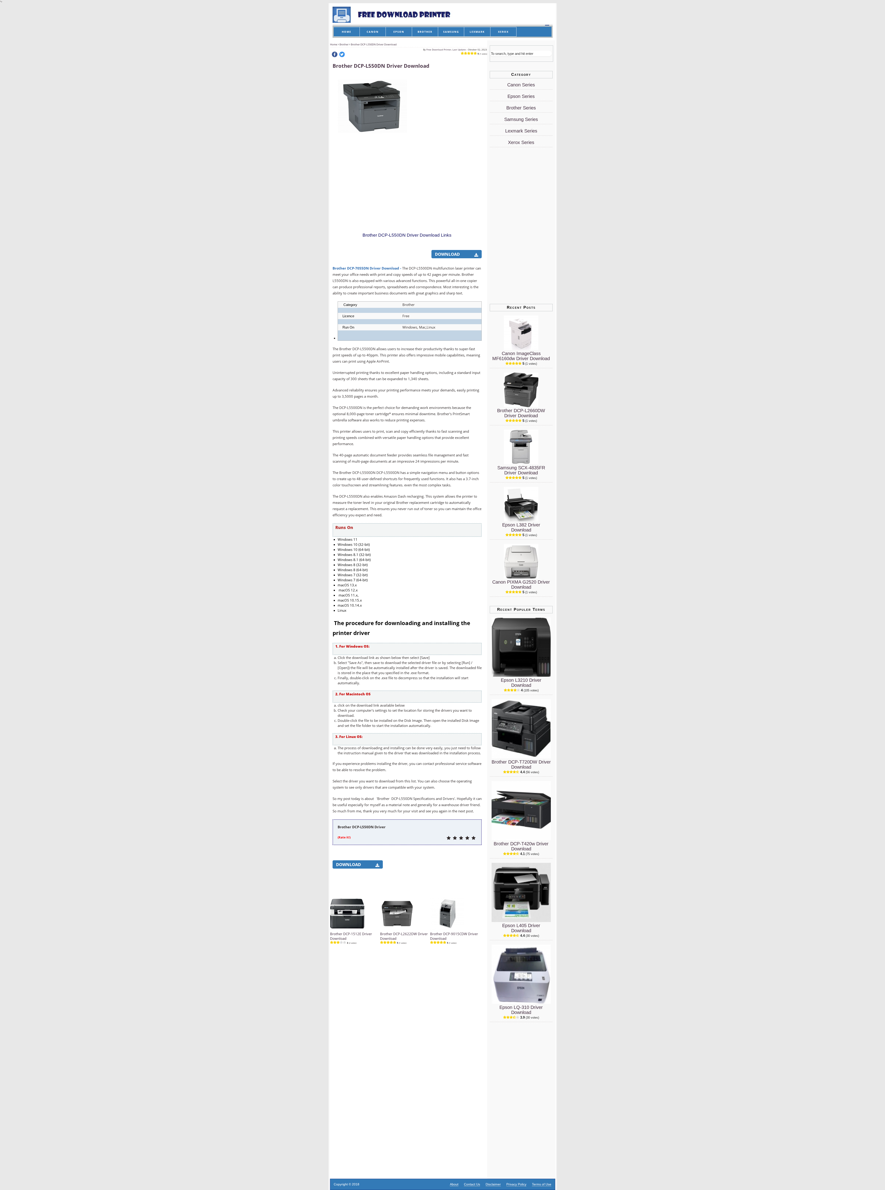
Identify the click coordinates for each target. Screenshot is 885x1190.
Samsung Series (521, 119)
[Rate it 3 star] (461, 838)
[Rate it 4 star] (467, 838)
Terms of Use (541, 1184)
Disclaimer (493, 1184)
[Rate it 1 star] (448, 838)
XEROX (503, 31)
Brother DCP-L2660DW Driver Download (521, 413)
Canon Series (521, 84)
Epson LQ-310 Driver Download (521, 1010)
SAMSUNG (451, 31)
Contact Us (472, 1184)
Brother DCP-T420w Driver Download (521, 846)
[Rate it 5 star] (473, 838)
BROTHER (425, 31)
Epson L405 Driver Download (521, 928)
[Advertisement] (446, 143)
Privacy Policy (516, 1184)
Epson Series (521, 96)
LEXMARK (477, 31)
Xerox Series (521, 142)
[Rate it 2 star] (455, 838)
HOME (346, 31)
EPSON (398, 31)
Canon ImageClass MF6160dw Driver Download (521, 356)
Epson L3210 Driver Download (521, 683)
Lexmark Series (521, 130)
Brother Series (521, 107)
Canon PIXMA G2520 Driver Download (521, 584)
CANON (373, 31)
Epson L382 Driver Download (521, 527)
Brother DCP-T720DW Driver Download (521, 764)
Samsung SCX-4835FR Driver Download (521, 470)
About (454, 1184)
